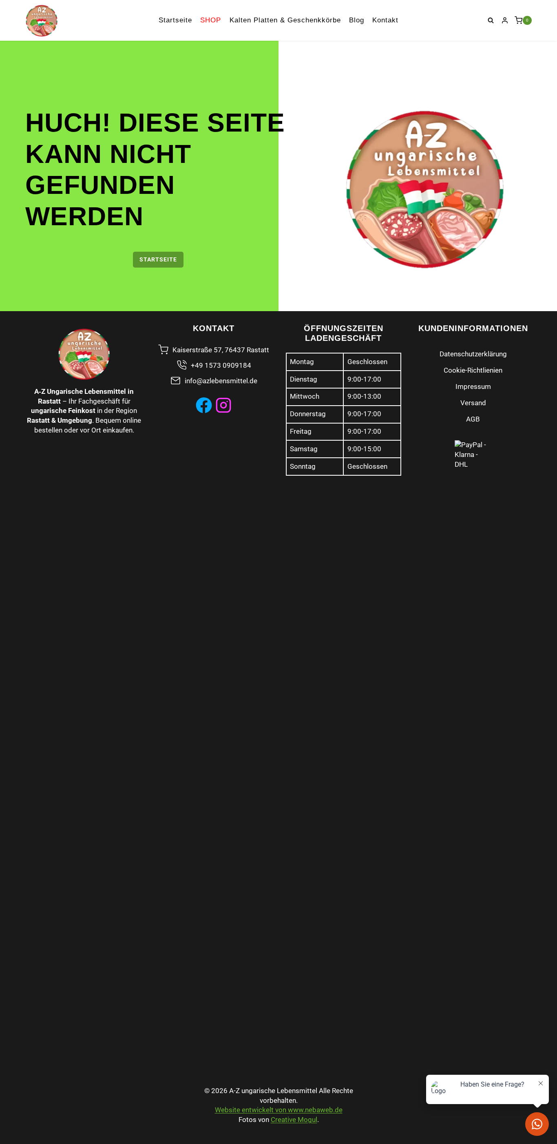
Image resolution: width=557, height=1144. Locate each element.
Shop (210, 20)
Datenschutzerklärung (473, 354)
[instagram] (223, 405)
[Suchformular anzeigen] (491, 20)
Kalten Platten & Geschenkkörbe (285, 20)
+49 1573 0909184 (221, 365)
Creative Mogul (294, 1119)
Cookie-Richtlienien (473, 370)
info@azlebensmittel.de (221, 381)
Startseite (175, 20)
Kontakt (385, 20)
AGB (473, 419)
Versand (473, 403)
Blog (356, 20)
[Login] (504, 20)
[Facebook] (204, 405)
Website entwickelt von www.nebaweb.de (279, 1110)
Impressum (473, 386)
